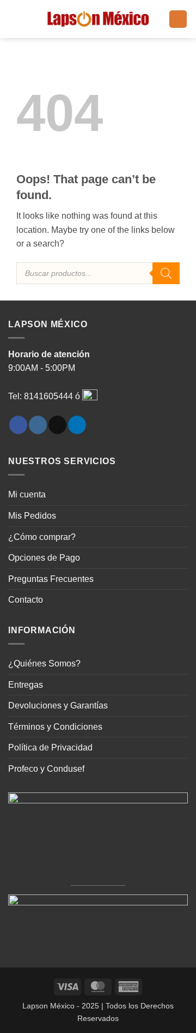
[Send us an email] (57, 425)
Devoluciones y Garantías (58, 705)
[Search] (166, 273)
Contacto (25, 599)
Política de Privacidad (50, 747)
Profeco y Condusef (46, 768)
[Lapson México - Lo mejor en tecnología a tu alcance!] (98, 19)
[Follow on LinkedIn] (77, 425)
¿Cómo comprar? (42, 537)
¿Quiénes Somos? (44, 663)
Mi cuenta (27, 494)
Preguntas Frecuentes (51, 579)
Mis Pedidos (32, 515)
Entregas (25, 684)
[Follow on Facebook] (18, 425)
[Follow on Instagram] (38, 425)
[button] (14, 18)
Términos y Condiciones (55, 726)
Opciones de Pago (44, 557)
